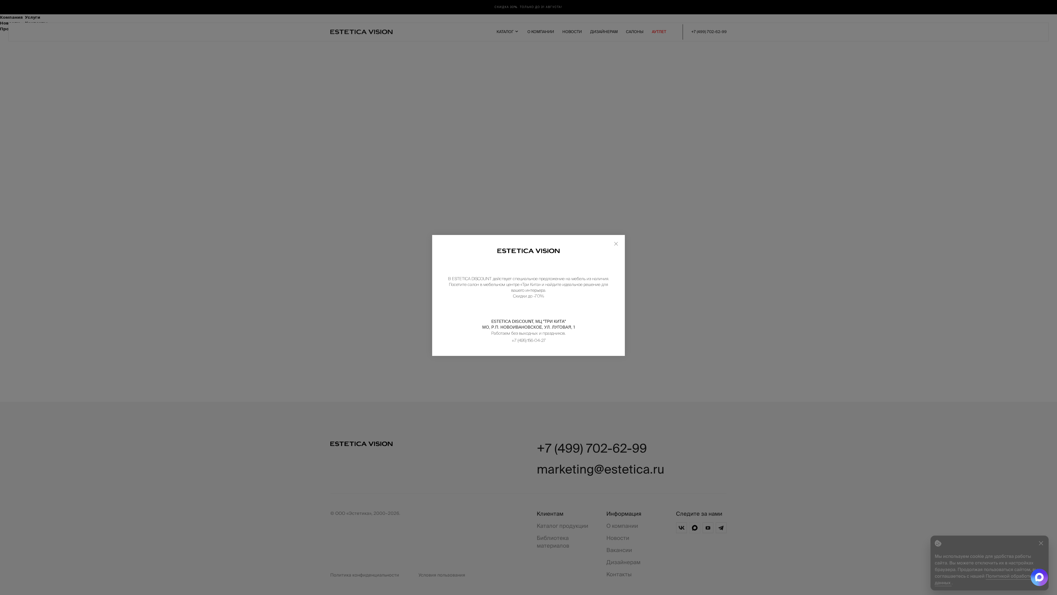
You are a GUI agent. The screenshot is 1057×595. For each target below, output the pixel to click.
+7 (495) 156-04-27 (528, 340)
